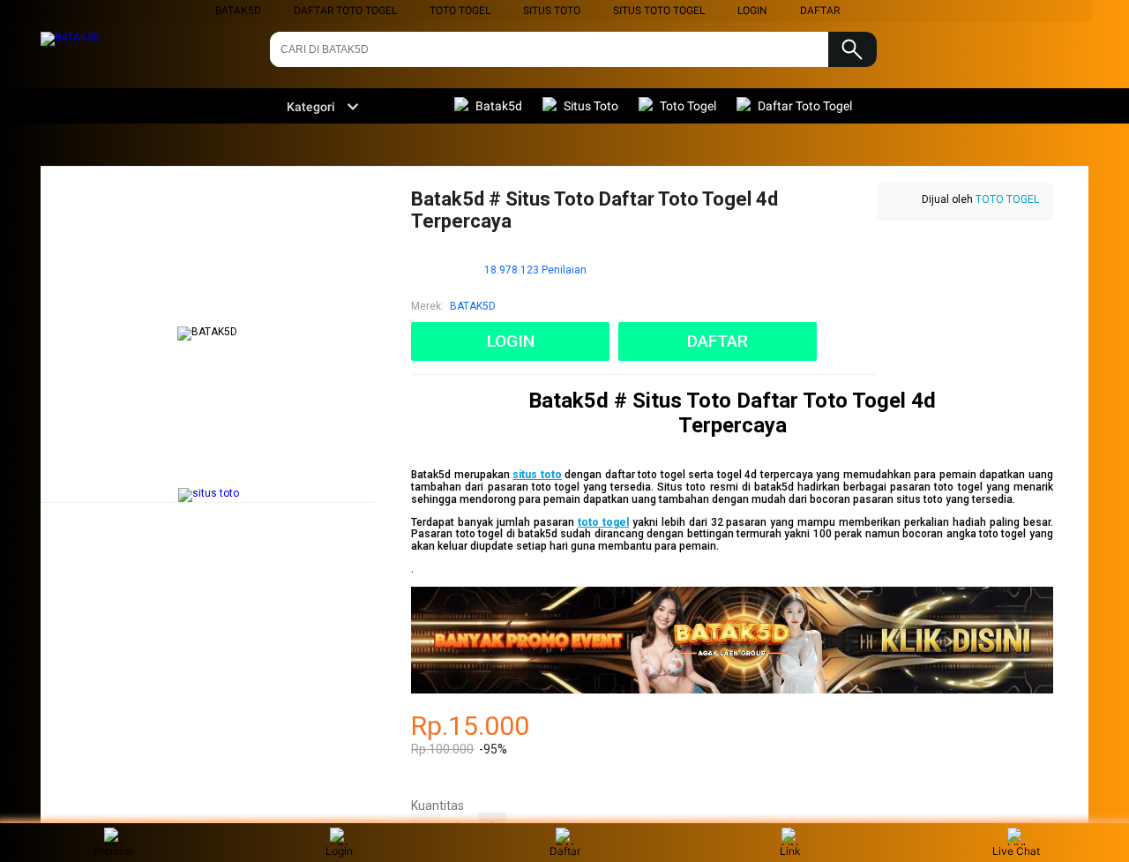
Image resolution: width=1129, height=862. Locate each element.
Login (339, 851)
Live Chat (1016, 851)
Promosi (113, 851)
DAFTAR (820, 10)
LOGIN (752, 10)
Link (790, 851)
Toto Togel (460, 10)
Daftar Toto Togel (345, 10)
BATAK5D (238, 10)
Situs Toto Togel (659, 10)
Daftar (565, 851)
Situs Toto (551, 10)
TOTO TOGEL (1007, 199)
